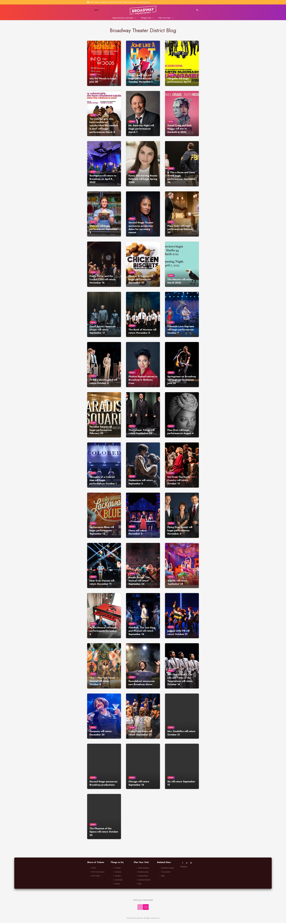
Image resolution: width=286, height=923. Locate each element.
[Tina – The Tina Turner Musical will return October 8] (104, 665)
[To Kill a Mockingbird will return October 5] (104, 364)
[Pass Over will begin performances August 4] (182, 414)
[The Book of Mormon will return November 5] (143, 314)
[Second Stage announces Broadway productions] (104, 766)
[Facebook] (183, 863)
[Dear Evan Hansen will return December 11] (104, 565)
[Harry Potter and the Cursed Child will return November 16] (104, 264)
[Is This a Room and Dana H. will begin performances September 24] (182, 163)
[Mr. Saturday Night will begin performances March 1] (143, 113)
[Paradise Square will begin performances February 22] (104, 414)
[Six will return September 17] (182, 766)
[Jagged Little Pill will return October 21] (182, 615)
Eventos (117, 884)
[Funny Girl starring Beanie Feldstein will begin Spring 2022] (143, 163)
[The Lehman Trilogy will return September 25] (143, 414)
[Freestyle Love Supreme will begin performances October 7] (182, 314)
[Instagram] (191, 863)
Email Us (184, 866)
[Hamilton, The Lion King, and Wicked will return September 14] (143, 615)
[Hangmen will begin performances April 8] (182, 63)
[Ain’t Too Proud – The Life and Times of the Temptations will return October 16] (182, 665)
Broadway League (167, 868)
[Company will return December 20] (104, 716)
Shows (93, 868)
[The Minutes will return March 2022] (182, 264)
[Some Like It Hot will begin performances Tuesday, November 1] (143, 63)
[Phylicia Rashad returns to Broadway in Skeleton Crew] (143, 364)
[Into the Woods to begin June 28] (104, 63)
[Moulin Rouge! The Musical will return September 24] (143, 565)
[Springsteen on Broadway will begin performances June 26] (182, 364)
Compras (118, 872)
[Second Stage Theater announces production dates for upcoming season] (143, 214)
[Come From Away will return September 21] (143, 716)
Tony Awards (165, 872)
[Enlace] (143, 10)
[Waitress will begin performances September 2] (104, 214)
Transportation (143, 876)
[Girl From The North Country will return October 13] (182, 465)
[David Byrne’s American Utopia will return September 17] (104, 314)
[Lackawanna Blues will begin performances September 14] (104, 515)
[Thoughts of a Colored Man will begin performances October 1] (104, 465)
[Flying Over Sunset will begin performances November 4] (182, 515)
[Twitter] (187, 863)
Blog (139, 884)
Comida (118, 868)
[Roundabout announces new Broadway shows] (143, 665)
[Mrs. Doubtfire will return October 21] (182, 716)
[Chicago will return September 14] (143, 766)
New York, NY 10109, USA (99, 10)
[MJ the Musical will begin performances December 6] (104, 615)
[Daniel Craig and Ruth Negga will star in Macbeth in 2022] (182, 113)
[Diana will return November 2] (143, 515)
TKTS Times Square (97, 872)
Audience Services (144, 880)
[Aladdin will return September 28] (182, 565)
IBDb (162, 876)
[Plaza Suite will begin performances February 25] (182, 214)
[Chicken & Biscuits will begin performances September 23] (143, 264)
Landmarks (119, 880)
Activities (118, 876)
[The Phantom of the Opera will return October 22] (104, 816)
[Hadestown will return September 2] (143, 465)
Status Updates (143, 868)
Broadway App (143, 872)
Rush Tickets (95, 876)
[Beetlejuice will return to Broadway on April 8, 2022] (104, 163)
